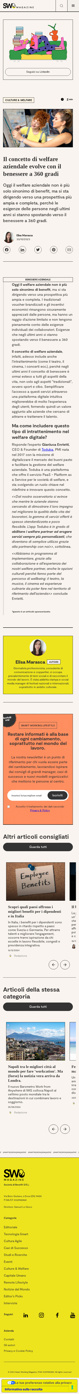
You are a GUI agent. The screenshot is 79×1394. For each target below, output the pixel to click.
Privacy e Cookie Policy (18, 1350)
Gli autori (9, 1345)
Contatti (9, 1339)
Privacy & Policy (40, 810)
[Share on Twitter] (38, 249)
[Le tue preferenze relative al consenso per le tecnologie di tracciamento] (72, 1387)
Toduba (47, 449)
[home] (24, 6)
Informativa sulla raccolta (23, 1389)
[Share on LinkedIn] (22, 249)
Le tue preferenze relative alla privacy (43, 1383)
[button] (73, 6)
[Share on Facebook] (6, 249)
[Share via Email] (69, 249)
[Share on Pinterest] (53, 249)
